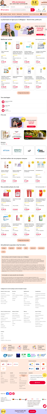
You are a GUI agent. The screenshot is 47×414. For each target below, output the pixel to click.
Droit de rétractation (23, 380)
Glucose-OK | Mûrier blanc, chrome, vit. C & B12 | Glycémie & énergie (6, 225)
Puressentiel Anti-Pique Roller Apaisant (17, 224)
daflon (26, 248)
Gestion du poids (27, 316)
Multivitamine (37, 304)
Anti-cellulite (26, 313)
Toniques (37, 307)
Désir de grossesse (15, 315)
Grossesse (14, 318)
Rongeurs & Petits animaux (6, 340)
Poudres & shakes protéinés (40, 321)
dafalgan (4, 248)
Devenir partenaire (13, 382)
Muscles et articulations (16, 320)
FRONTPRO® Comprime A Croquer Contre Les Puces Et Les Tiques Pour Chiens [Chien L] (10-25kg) (6, 77)
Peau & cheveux (27, 301)
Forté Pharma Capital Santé (17, 199)
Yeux (13, 325)
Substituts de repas (27, 321)
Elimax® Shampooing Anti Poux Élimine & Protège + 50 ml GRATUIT (41, 200)
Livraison (2, 378)
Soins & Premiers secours (34, 14)
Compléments (25, 14)
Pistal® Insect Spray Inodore (5, 52)
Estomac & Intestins (16, 316)
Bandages (3, 316)
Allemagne (17, 399)
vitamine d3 (33, 248)
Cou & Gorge (14, 296)
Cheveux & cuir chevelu (5, 295)
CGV (20, 379)
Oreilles (13, 323)
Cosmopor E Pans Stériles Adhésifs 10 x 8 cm (41, 52)
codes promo (4, 270)
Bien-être (14, 14)
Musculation (37, 319)
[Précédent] (1, 30)
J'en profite (32, 411)
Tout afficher (3, 144)
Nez (24, 300)
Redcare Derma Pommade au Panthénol (29, 171)
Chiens (2, 335)
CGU (20, 377)
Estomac (25, 298)
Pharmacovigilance (4, 379)
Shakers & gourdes (38, 324)
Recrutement (12, 381)
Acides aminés (38, 313)
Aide (1, 376)
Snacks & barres (38, 326)
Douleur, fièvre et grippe (28, 296)
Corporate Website (13, 377)
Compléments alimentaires (40, 293)
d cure (3, 251)
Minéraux (37, 302)
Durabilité (12, 379)
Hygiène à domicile (4, 318)
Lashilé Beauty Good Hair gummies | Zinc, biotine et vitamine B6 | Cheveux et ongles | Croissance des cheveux (17, 52)
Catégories (5, 14)
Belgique (23, 399)
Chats (2, 333)
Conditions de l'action (4, 35)
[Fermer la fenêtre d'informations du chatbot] (25, 399)
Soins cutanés (3, 303)
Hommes (2, 298)
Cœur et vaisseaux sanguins (17, 295)
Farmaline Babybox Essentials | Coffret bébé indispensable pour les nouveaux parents (29, 52)
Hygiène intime (3, 296)
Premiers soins (3, 327)
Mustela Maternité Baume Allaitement (18, 77)
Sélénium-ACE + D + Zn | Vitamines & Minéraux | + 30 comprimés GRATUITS (6, 200)
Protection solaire (4, 301)
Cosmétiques (3, 293)
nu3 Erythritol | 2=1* (39, 170)
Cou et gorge (26, 295)
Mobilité (2, 324)
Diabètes (14, 298)
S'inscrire (38, 382)
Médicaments (19, 14)
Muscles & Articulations (39, 305)
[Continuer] (45, 35)
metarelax (19, 248)
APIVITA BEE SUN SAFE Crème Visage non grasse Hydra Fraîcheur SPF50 (29, 200)
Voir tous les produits (40, 39)
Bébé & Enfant (15, 313)
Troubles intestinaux (27, 303)
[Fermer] (46, 410)
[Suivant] (46, 30)
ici (22, 282)
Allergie (13, 293)
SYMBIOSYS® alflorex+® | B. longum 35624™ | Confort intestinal (40, 225)
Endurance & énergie (39, 318)
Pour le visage (3, 300)
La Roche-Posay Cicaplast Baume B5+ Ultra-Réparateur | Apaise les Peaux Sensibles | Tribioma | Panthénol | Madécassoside (41, 77)
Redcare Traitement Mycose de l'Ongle (5, 171)
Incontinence (3, 319)
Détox (25, 315)
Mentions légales (22, 388)
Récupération (37, 323)
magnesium (11, 248)
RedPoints (44, 14)
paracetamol (41, 248)
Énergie (13, 300)
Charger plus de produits (23, 92)
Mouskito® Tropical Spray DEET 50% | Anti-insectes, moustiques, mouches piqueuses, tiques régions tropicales (29, 225)
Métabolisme (26, 318)
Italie (45, 399)
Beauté (9, 14)
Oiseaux (2, 338)
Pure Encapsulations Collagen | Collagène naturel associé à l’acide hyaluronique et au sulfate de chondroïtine (28, 77)
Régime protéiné (27, 320)
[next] (44, 150)
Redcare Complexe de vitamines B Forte (17, 171)
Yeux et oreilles (27, 305)
